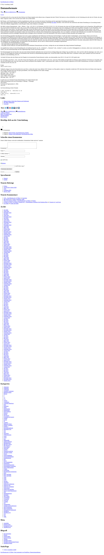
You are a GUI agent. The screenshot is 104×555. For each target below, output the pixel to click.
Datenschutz (7, 410)
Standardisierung (21, 111)
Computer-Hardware (9, 403)
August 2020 (7, 252)
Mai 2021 (6, 240)
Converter (6, 104)
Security (6, 481)
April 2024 (6, 219)
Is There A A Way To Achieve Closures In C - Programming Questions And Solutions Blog (26, 202)
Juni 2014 (6, 353)
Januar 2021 (7, 245)
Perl (5, 459)
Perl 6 (5, 460)
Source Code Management (10, 490)
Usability (6, 501)
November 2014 (7, 346)
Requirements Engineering (10, 471)
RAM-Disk (6, 470)
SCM (5, 480)
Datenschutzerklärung (35, 552)
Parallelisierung (7, 458)
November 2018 (7, 281)
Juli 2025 (6, 214)
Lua (5, 439)
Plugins (5, 535)
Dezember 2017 (7, 296)
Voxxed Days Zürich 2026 (10, 187)
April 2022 (6, 226)
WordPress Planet (8, 543)
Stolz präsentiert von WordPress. (22, 552)
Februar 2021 (7, 244)
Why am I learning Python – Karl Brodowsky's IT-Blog (17, 200)
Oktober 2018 (7, 282)
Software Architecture (9, 484)
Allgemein (6, 387)
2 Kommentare (21, 12)
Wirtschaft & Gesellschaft (10, 510)
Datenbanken (7, 408)
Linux (5, 436)
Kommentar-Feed (8, 526)
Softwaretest (7, 488)
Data (5, 404)
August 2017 (7, 301)
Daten (5, 407)
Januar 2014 (7, 360)
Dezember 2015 (7, 328)
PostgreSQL (7, 463)
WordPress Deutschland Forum (11, 542)
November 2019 (7, 264)
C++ (5, 399)
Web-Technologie (8, 508)
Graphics (6, 422)
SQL (5, 492)
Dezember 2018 (7, 279)
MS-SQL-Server (8, 444)
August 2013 (7, 367)
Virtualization (7, 504)
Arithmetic (6, 388)
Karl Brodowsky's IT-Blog (7, 2)
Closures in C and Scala (55, 202)
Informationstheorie (8, 428)
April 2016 (6, 323)
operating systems (8, 452)
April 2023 (6, 223)
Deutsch (6, 178)
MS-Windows (7, 445)
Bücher (5, 393)
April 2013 (6, 372)
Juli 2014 (6, 352)
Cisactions (24, 198)
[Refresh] (3, 163)
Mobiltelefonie (7, 443)
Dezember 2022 (7, 225)
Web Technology (8, 507)
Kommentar (4, 148)
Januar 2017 (7, 311)
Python (5, 186)
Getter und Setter (14, 203)
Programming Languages (10, 466)
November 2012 (7, 379)
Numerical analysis (8, 451)
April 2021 (6, 241)
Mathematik (6, 440)
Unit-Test (6, 500)
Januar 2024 (7, 221)
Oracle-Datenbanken (9, 456)
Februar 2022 (7, 229)
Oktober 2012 (7, 380)
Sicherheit (6, 482)
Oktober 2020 (7, 249)
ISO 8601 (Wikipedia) (9, 102)
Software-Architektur (9, 486)
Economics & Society (9, 417)
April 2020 (6, 257)
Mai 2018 (6, 289)
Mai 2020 (6, 256)
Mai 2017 (6, 305)
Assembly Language (9, 391)
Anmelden (6, 523)
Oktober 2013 (7, 364)
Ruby (5, 473)
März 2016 (6, 324)
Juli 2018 (6, 286)
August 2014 (7, 350)
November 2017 (7, 297)
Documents (6, 415)
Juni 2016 (6, 320)
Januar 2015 (7, 343)
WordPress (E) (7, 512)
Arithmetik (6, 389)
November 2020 (7, 248)
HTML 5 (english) (8, 425)
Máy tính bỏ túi (7, 199)
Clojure (5, 400)
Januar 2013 (7, 376)
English (2, 14)
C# (4, 398)
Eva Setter (6, 203)
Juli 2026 (6, 210)
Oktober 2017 (7, 298)
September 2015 (7, 332)
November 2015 (7, 330)
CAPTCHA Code (19, 166)
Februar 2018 (7, 293)
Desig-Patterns (7, 411)
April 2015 (6, 339)
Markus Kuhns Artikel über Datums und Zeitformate (16, 101)
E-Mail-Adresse (5, 153)
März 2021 (6, 242)
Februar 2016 (7, 326)
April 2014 (6, 356)
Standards (6, 495)
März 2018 (6, 292)
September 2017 (7, 300)
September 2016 (7, 316)
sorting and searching (9, 489)
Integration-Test (7, 429)
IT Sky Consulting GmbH (10, 549)
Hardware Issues (8, 424)
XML (5, 516)
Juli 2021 (6, 237)
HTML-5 (6, 426)
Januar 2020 (7, 261)
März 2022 (6, 227)
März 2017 (6, 308)
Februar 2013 (7, 375)
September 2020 (7, 251)
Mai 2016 (6, 322)
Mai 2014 (6, 354)
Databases (6, 406)
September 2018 (7, 283)
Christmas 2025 (7, 190)
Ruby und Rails (7, 475)
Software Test (7, 485)
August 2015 (7, 334)
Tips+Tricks (6, 496)
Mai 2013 (6, 371)
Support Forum (7, 537)
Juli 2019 (6, 270)
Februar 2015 (7, 342)
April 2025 (6, 215)
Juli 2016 (6, 319)
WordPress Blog (7, 540)
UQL (5, 189)
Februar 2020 (7, 260)
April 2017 (6, 307)
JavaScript (6, 433)
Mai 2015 (6, 338)
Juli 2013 (6, 368)
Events (5, 419)
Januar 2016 (7, 327)
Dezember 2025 (7, 212)
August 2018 (7, 285)
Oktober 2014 (7, 348)
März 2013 (6, 373)
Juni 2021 (6, 238)
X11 (5, 514)
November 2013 (7, 363)
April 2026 (6, 211)
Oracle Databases (8, 455)
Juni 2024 (6, 218)
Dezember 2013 (7, 361)
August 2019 (7, 268)
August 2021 (7, 236)
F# (4, 421)
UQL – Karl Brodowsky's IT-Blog (12, 198)
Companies (6, 402)
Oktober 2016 (7, 315)
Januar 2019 (7, 278)
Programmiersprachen (9, 464)
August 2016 (7, 317)
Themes (5, 539)
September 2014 (7, 349)
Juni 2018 (6, 287)
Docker (5, 414)
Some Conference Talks (18, 199)
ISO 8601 (54, 22)
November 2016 (7, 313)
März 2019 (6, 275)
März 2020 (6, 259)
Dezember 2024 (7, 216)
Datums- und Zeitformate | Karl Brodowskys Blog (21, 134)
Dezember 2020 (7, 246)
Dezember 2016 (7, 312)
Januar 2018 (7, 294)
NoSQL (6, 449)
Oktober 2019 (7, 266)
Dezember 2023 (7, 222)
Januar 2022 (7, 230)
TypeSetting (6, 497)
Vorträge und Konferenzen (10, 505)
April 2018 (6, 290)
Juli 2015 (6, 335)
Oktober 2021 (7, 233)
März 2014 (6, 357)
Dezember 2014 (7, 345)
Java (5, 430)
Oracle (5, 454)
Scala (5, 477)
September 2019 (7, 267)
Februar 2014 (7, 358)
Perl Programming (8, 462)
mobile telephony (8, 441)
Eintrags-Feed (7, 524)
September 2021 (7, 234)
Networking (6, 447)
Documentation (7, 533)
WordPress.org (7, 527)
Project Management (9, 467)
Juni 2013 (6, 369)
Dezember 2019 (7, 263)
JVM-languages (7, 434)
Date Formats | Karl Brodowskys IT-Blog (19, 132)
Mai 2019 (6, 272)
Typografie (6, 499)
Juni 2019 (6, 271)
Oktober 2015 (7, 331)
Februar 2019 (7, 277)
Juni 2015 (6, 337)
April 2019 (6, 274)
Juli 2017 (6, 302)
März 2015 (6, 341)
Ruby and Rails (7, 474)
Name (2, 150)
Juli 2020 (6, 253)
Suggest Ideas (7, 536)
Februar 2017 (7, 309)
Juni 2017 (6, 304)
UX (4, 503)
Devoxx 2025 (7, 191)
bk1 (3, 12)
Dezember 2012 (7, 378)
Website (2, 156)
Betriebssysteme (7, 392)
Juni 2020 (6, 255)
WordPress (6, 511)
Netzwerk (6, 448)
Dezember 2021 (7, 231)
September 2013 (7, 365)
